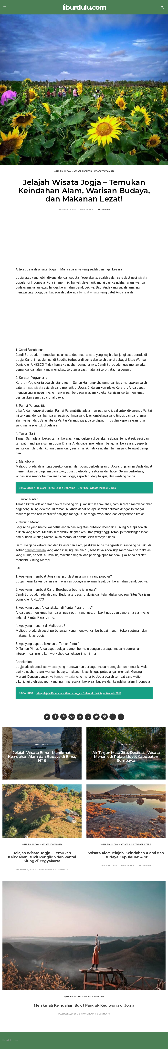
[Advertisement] (84, 241)
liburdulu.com (84, 7)
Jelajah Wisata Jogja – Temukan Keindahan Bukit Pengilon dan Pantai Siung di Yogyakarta (42, 857)
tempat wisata (89, 292)
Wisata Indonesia (83, 171)
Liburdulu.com (63, 171)
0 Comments (104, 210)
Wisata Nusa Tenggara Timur (136, 844)
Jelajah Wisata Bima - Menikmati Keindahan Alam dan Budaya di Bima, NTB (42, 756)
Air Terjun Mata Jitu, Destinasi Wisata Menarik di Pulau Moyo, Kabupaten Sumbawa (126, 756)
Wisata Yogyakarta (104, 171)
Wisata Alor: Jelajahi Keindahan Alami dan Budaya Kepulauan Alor (126, 855)
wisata (142, 277)
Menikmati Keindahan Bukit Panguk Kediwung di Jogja (84, 1005)
